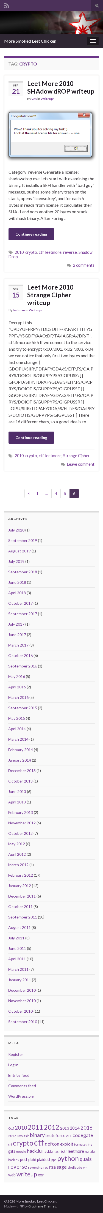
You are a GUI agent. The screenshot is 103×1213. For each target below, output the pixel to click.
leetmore (53, 252)
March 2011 (18, 969)
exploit (66, 1143)
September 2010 (22, 1021)
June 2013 (17, 791)
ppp (53, 1160)
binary (37, 1135)
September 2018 (22, 571)
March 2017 (18, 645)
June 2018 (17, 582)
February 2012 (20, 875)
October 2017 (20, 603)
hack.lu (34, 1151)
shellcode (75, 1167)
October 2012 (20, 833)
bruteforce (55, 1135)
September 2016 (22, 666)
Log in (13, 1064)
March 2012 (18, 864)
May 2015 (16, 718)
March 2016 (18, 697)
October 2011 (20, 906)
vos (34, 99)
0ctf (11, 1128)
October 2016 (20, 655)
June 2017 (17, 634)
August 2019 (19, 551)
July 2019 (16, 561)
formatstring (83, 1144)
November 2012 (22, 823)
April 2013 (17, 802)
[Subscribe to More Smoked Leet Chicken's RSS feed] (6, 5)
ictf (64, 1151)
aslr (26, 1136)
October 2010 (20, 1011)
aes (20, 1135)
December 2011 (22, 896)
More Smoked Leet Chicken (30, 40)
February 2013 (20, 812)
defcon (52, 1144)
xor (41, 1175)
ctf (41, 252)
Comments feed (22, 1085)
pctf (23, 1159)
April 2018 (17, 592)
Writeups (47, 99)
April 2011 (17, 958)
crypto (31, 252)
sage (62, 1167)
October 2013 (20, 781)
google (21, 1151)
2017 (12, 1136)
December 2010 (22, 990)
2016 (86, 1128)
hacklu (48, 1151)
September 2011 (22, 917)
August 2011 (19, 927)
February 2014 (20, 749)
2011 (35, 1127)
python (68, 1158)
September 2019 (22, 540)
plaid (32, 1159)
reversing (35, 1167)
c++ (69, 1136)
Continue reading (31, 234)
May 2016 (16, 676)
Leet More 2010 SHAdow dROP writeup (60, 87)
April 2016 (17, 687)
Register (15, 1054)
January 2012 (19, 885)
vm (85, 1167)
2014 (75, 1127)
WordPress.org (21, 1096)
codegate (83, 1135)
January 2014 (19, 760)
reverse (70, 252)
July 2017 (16, 624)
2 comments (83, 265)
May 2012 (16, 843)
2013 (64, 1128)
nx (17, 1160)
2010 (19, 252)
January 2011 (19, 979)
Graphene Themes (42, 1206)
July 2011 (16, 938)
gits (11, 1151)
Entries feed (18, 1075)
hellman (19, 310)
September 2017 (22, 613)
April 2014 (17, 728)
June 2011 (17, 948)
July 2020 (16, 530)
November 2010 (22, 1000)
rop (45, 1167)
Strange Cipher (76, 455)
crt (10, 1144)
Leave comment (80, 464)
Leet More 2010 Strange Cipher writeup (50, 294)
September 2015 (22, 707)
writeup (26, 1174)
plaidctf (44, 1159)
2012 (51, 1127)
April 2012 (17, 854)
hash (57, 1151)
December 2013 (22, 770)
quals (85, 1159)
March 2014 (18, 739)
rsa (52, 1167)
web (12, 1175)
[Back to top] (91, 1200)
